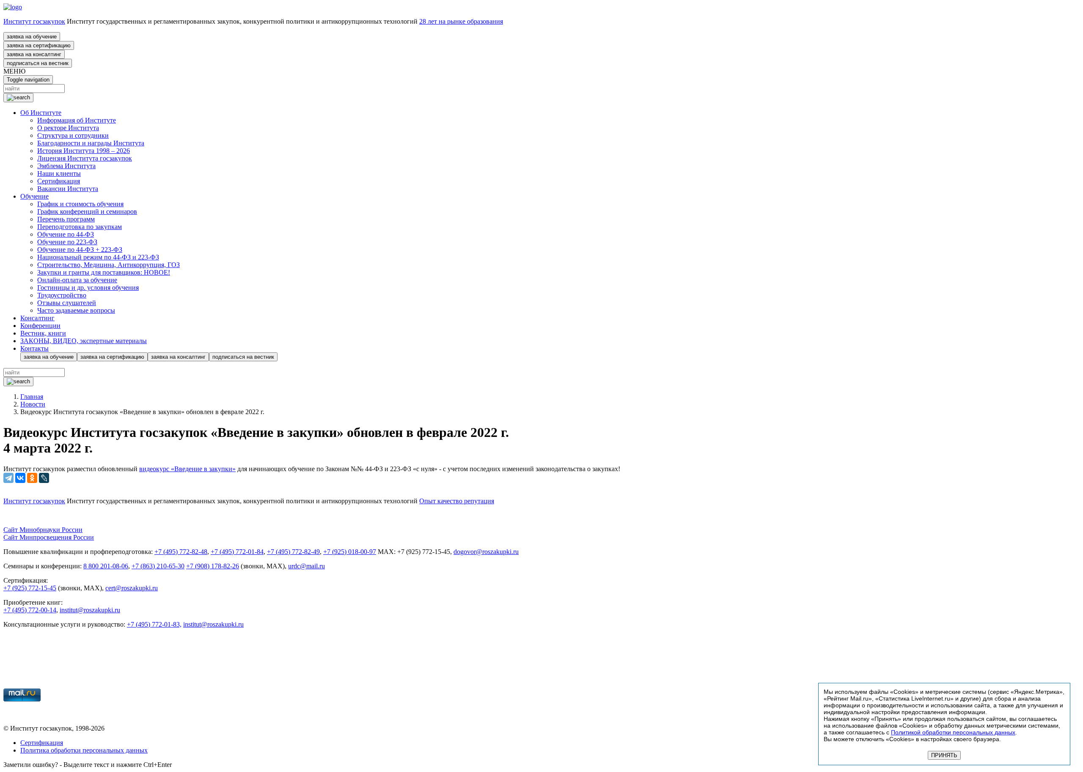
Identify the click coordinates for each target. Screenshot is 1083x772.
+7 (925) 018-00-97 (349, 551)
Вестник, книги (43, 333)
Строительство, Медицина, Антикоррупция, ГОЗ (108, 264)
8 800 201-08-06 (105, 566)
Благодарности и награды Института (90, 143)
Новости (32, 404)
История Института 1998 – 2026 (83, 150)
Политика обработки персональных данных (84, 750)
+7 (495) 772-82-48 (180, 551)
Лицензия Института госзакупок (84, 158)
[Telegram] (8, 478)
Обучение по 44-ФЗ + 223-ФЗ (79, 249)
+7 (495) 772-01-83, (154, 624)
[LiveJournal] (44, 478)
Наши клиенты (59, 173)
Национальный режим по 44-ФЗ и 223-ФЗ (98, 257)
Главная (31, 396)
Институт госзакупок (34, 21)
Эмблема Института (66, 165)
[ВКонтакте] (20, 478)
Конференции (40, 325)
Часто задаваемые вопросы (76, 310)
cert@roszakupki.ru (131, 588)
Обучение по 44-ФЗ (65, 234)
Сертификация (58, 181)
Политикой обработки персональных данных (953, 732)
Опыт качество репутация (456, 501)
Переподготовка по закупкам (79, 226)
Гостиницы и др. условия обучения (88, 287)
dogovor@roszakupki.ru (486, 551)
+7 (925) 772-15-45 (29, 588)
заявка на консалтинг (34, 54)
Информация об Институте (76, 120)
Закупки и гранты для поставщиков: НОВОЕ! (103, 272)
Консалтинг (37, 318)
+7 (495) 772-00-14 (29, 610)
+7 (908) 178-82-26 (212, 566)
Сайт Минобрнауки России (42, 529)
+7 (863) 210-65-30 (158, 566)
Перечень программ (66, 219)
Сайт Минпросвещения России (48, 537)
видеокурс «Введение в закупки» (187, 468)
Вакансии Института (67, 188)
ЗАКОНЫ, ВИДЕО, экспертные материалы (83, 340)
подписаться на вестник (38, 63)
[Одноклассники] (32, 478)
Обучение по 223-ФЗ (67, 242)
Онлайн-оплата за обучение (77, 280)
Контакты (34, 348)
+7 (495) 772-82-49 (293, 551)
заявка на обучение (32, 36)
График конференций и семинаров (87, 211)
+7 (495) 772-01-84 (237, 551)
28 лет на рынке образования (461, 21)
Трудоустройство (61, 295)
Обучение (34, 196)
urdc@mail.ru (306, 566)
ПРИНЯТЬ (944, 755)
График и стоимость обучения (80, 203)
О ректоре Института (68, 127)
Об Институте (40, 112)
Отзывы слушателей (66, 302)
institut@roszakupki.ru (90, 610)
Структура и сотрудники (73, 135)
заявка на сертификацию (39, 45)
